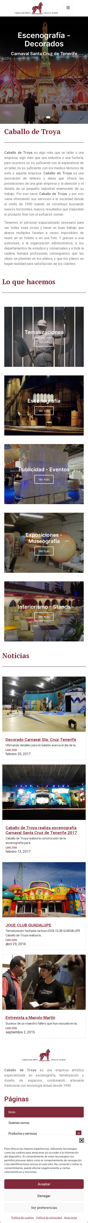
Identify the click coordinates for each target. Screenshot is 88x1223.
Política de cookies (22, 1217)
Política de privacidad (49, 1217)
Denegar (44, 1196)
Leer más (11, 749)
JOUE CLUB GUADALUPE (28, 925)
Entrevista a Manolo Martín (30, 1017)
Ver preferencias (44, 1208)
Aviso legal (70, 1217)
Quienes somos (19, 1123)
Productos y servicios (23, 1133)
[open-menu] (68, 8)
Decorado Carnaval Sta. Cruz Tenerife (41, 739)
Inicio (12, 1112)
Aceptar (44, 1184)
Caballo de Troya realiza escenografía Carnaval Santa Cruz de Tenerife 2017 (41, 830)
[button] (81, 1140)
